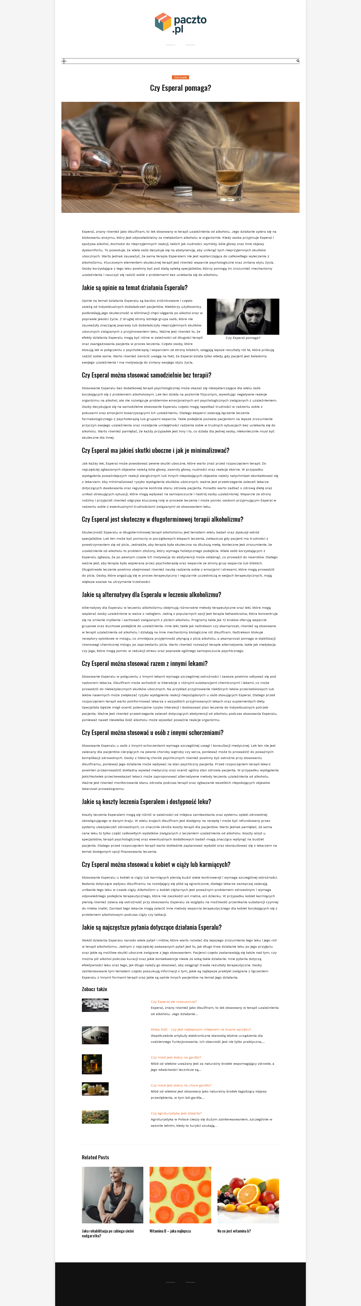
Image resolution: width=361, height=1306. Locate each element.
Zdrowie (180, 77)
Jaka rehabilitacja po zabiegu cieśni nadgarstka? (108, 1233)
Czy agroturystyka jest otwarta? (176, 1113)
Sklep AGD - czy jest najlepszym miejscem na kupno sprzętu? (201, 1029)
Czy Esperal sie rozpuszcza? (174, 1002)
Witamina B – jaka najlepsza (170, 1231)
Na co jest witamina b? (234, 1231)
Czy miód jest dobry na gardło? (176, 1057)
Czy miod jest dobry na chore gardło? (181, 1085)
